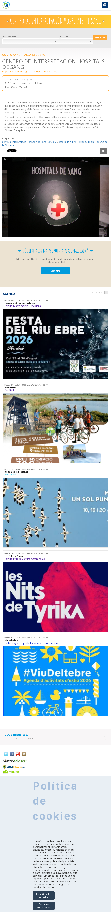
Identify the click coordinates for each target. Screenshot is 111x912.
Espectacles (36, 643)
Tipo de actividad (9, 36)
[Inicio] (27, 5)
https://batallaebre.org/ (15, 71)
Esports (17, 390)
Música (17, 558)
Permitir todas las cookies (43, 895)
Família (8, 306)
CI (56, 141)
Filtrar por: (64, 36)
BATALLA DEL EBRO (32, 55)
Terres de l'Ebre (85, 141)
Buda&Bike (10, 387)
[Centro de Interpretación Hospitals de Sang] (55, 197)
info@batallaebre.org (45, 71)
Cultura (9, 55)
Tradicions (35, 306)
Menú (105, 5)
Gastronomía (38, 558)
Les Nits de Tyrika (14, 556)
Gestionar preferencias (43, 905)
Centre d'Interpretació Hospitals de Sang (24, 141)
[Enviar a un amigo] (103, 151)
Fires (7, 474)
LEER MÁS (55, 271)
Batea (51, 141)
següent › (106, 292)
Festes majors (20, 306)
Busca (98, 37)
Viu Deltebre (11, 640)
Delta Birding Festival (16, 472)
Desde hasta (26, 300)
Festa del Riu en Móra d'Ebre (19, 303)
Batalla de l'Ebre (67, 141)
